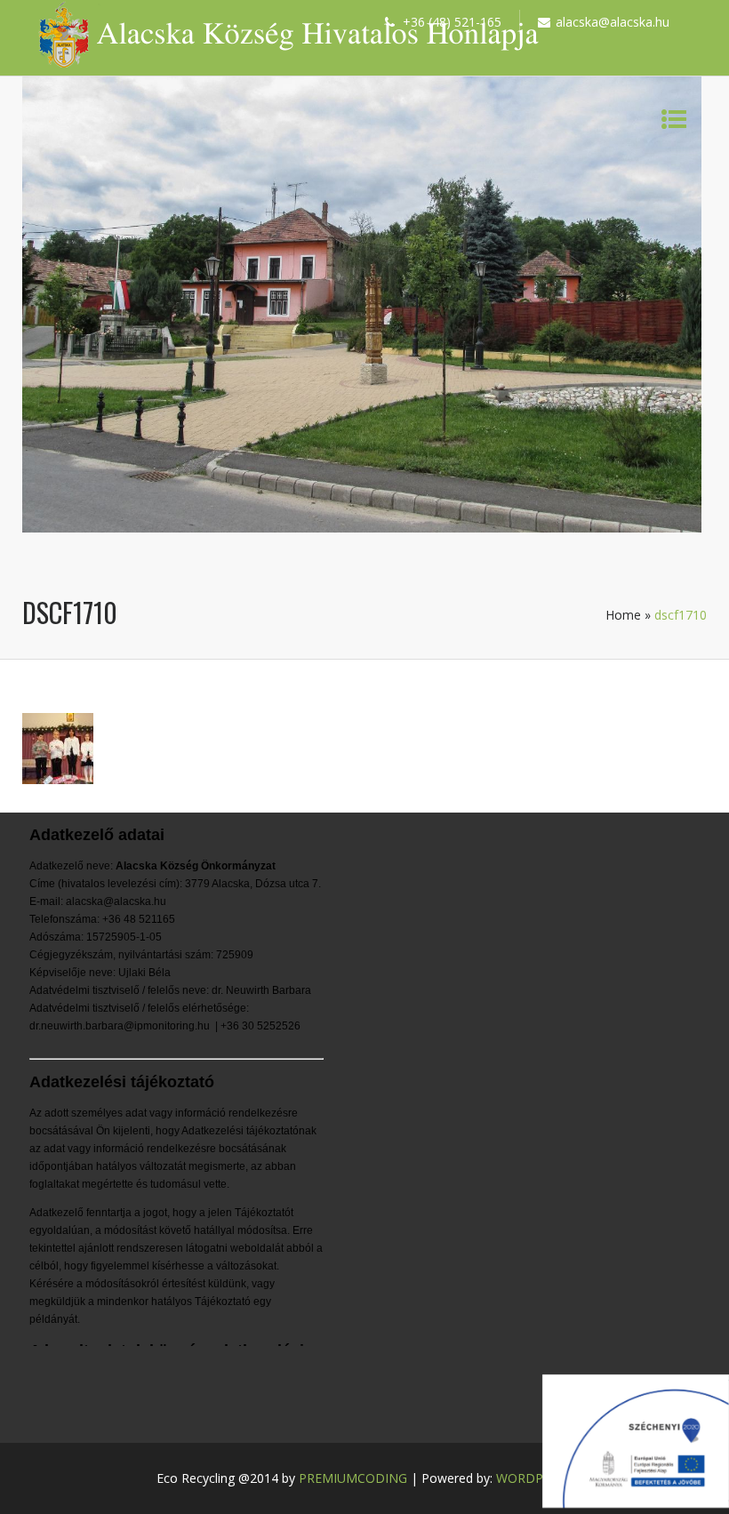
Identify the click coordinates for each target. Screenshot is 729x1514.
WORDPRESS (534, 1478)
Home (623, 614)
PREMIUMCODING (353, 1478)
